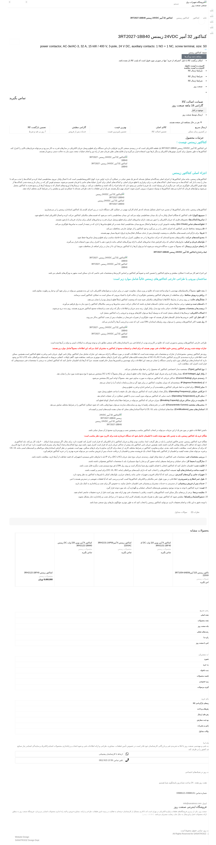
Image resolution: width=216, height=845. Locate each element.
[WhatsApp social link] (113, 776)
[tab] (197, 511)
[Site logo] (196, 4)
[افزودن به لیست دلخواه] (178, 538)
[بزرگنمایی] (201, 21)
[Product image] (192, 552)
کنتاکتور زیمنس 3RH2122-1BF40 (38, 573)
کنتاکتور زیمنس (182, 18)
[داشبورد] (36, 4)
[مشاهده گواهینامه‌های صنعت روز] (194, 821)
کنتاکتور (196, 18)
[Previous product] (15, 21)
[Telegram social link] (17, 776)
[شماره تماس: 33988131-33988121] (203, 787)
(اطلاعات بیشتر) (148, 814)
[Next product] (10, 21)
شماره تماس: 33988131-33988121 (191, 793)
